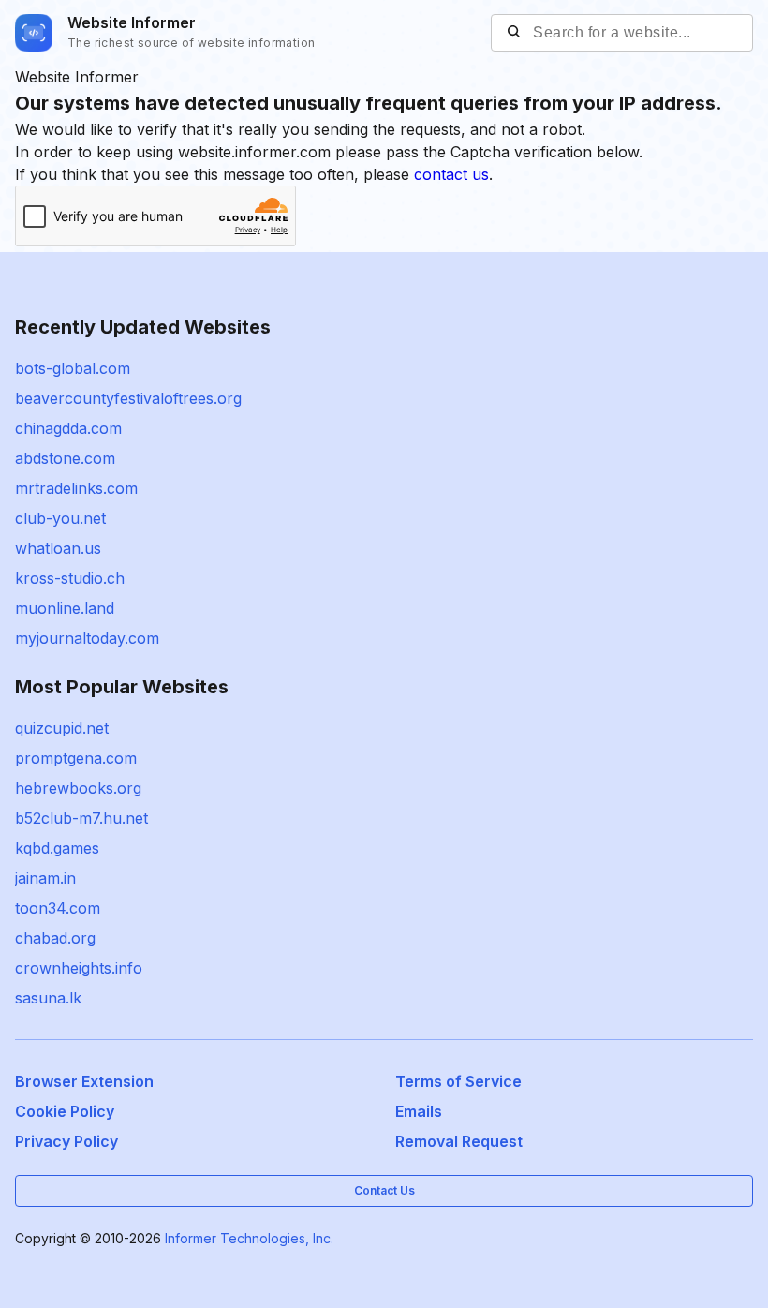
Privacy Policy (66, 1141)
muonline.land (64, 608)
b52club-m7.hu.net (81, 818)
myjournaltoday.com (87, 638)
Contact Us (384, 1190)
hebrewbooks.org (78, 788)
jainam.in (45, 878)
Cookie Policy (64, 1111)
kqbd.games (57, 848)
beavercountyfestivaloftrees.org (128, 398)
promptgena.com (76, 758)
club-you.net (60, 518)
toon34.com (57, 908)
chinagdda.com (68, 428)
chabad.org (55, 938)
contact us (451, 174)
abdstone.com (65, 458)
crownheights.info (78, 968)
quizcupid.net (62, 728)
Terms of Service (458, 1081)
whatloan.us (58, 548)
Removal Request (459, 1141)
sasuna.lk (48, 997)
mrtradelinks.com (76, 488)
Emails (418, 1111)
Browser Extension (84, 1081)
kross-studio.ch (70, 578)
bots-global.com (72, 368)
